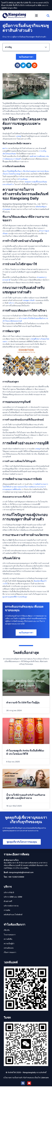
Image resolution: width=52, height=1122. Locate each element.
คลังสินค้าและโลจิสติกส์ (13, 914)
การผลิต (7, 910)
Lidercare (45, 1077)
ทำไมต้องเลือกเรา (14, 924)
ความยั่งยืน (8, 939)
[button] (36, 15)
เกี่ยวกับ (7, 930)
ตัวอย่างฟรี (8, 901)
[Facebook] (23, 1083)
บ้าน (4, 37)
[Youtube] (29, 1083)
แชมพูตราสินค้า (29, 300)
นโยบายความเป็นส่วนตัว (13, 1077)
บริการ (11, 303)
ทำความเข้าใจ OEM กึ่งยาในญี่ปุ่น (23, 702)
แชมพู (18, 136)
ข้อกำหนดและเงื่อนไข (31, 1077)
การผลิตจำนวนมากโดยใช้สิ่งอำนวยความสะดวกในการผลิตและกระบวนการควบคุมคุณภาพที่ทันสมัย (25, 486)
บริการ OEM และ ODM (13, 897)
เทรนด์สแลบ (9, 948)
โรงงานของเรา (10, 934)
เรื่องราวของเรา (10, 952)
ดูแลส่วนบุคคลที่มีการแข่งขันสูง (15, 597)
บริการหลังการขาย (11, 906)
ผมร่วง (5, 148)
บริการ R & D (9, 892)
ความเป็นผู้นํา (9, 943)
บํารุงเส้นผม (23, 179)
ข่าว (9, 37)
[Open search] (48, 15)
